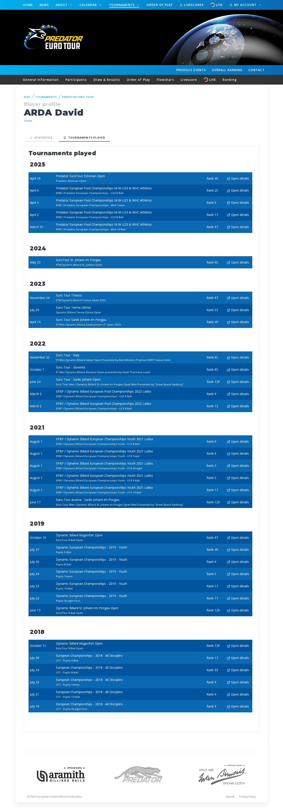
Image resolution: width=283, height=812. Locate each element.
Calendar (89, 5)
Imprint (230, 796)
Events (191, 70)
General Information (41, 80)
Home (28, 5)
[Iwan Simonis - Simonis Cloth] (222, 774)
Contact (256, 70)
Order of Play (160, 5)
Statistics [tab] (42, 138)
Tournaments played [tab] (85, 138)
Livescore (189, 80)
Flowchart (165, 80)
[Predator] (142, 774)
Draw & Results (107, 80)
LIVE (219, 5)
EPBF (27, 97)
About (62, 5)
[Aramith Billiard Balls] (61, 774)
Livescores (193, 5)
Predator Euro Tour (78, 97)
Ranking (227, 70)
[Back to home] (54, 37)
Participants (76, 80)
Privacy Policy (247, 796)
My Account (245, 5)
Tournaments (122, 5)
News (44, 5)
